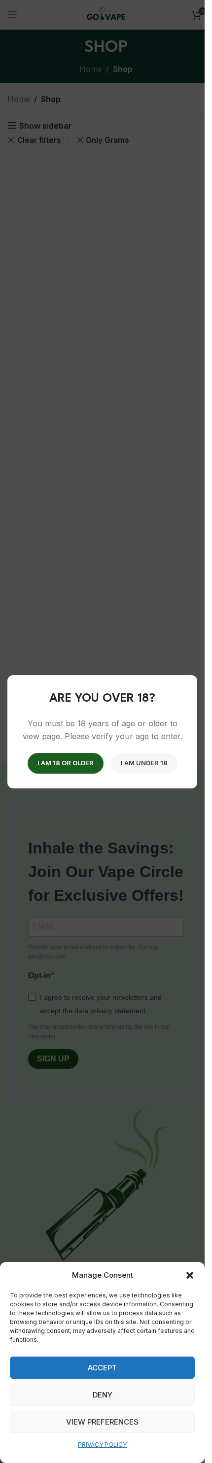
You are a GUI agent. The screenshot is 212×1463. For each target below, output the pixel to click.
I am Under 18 (144, 762)
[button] (190, 1275)
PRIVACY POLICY (102, 1444)
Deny (102, 1394)
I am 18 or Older (65, 762)
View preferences (102, 1422)
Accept (102, 1367)
